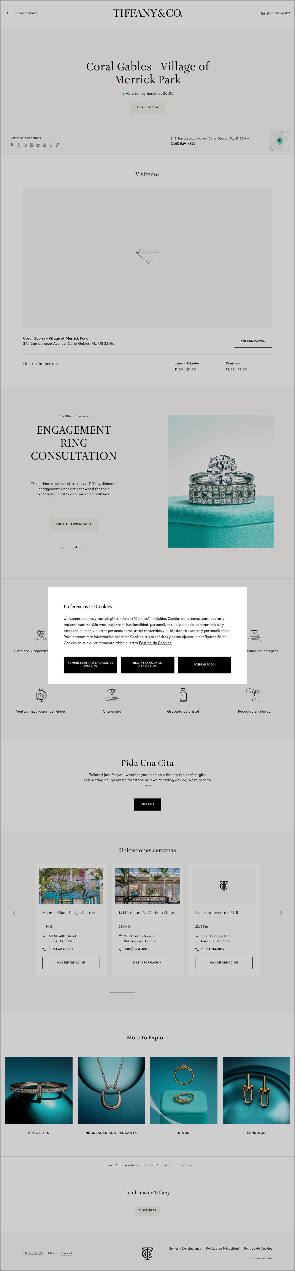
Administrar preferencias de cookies (91, 665)
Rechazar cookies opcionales (147, 665)
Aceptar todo (205, 665)
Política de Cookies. (155, 643)
